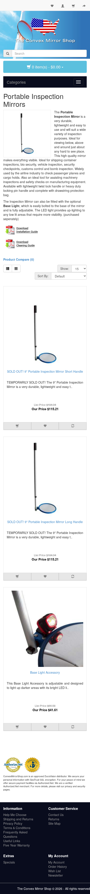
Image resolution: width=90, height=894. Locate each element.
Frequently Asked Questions (15, 834)
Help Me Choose (14, 814)
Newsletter (55, 875)
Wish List (54, 871)
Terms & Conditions (16, 828)
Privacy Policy (12, 823)
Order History (57, 866)
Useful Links (11, 841)
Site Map (54, 823)
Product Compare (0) (18, 259)
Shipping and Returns (18, 819)
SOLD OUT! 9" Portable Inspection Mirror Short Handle (45, 371)
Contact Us (56, 814)
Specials (9, 862)
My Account (56, 862)
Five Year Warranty (16, 845)
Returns (53, 819)
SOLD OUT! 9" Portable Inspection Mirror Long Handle (45, 522)
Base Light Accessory (45, 672)
